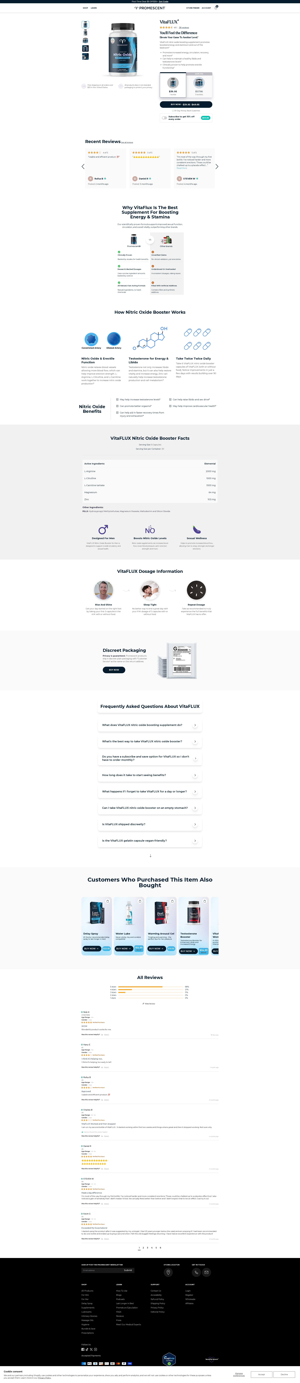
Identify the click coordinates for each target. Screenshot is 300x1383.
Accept (261, 1374)
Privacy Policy (44, 1378)
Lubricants (86, 1312)
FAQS (118, 1312)
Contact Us (156, 1291)
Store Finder (192, 8)
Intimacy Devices (89, 1316)
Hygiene (85, 1324)
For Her (85, 1299)
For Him (85, 1295)
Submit (128, 1270)
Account (206, 8)
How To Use (121, 1291)
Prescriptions (87, 1333)
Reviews (120, 1316)
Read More (137, 168)
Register (189, 1295)
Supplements (87, 1308)
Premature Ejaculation (127, 1308)
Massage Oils (87, 1320)
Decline (284, 1374)
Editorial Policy (158, 1312)
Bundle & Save (88, 1329)
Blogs (118, 1295)
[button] (216, 8)
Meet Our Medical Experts (128, 1324)
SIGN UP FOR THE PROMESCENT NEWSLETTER (102, 1265)
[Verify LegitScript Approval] (169, 1360)
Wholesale (190, 1299)
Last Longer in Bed (125, 1303)
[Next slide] (217, 166)
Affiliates (189, 1303)
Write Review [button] (150, 1004)
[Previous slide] (83, 166)
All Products (87, 1291)
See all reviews (127, 142)
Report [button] (106, 1034)
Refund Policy (157, 1299)
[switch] (164, 117)
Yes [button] (102, 1034)
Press (118, 1320)
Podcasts (120, 1299)
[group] (150, 1025)
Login (188, 1291)
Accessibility (156, 1295)
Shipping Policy (158, 1303)
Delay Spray (87, 1303)
